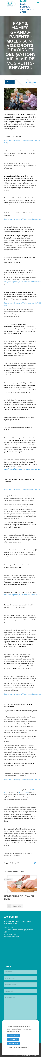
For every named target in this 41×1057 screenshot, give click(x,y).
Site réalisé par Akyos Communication (24, 1055)
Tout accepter (13, 1035)
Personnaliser (13, 1043)
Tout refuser (13, 1039)
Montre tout (32, 82)
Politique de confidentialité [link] (18, 1047)
